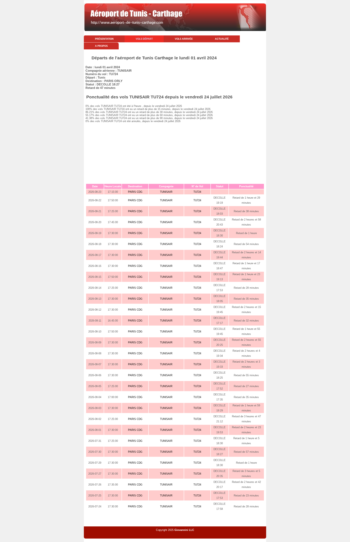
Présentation (104, 38)
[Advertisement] (175, 153)
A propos (101, 46)
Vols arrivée (184, 38)
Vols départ (144, 38)
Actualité (222, 38)
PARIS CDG (135, 191)
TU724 (197, 191)
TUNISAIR (166, 191)
